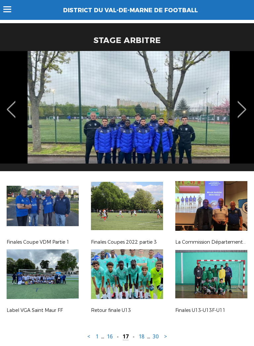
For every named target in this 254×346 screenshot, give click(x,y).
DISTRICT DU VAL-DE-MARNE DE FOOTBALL (130, 10)
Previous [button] (11, 104)
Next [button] (242, 104)
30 (156, 336)
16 (110, 336)
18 (142, 336)
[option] (127, 113)
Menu (10, 9)
